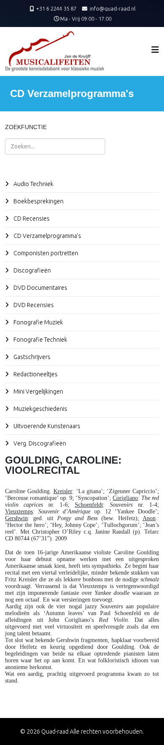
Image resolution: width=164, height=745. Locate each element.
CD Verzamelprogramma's (46, 235)
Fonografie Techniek (39, 339)
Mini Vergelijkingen (37, 391)
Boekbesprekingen (37, 201)
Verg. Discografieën (39, 443)
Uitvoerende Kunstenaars (46, 426)
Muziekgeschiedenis (39, 408)
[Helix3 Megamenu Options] (155, 49)
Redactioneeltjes (35, 374)
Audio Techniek (32, 184)
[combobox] (55, 146)
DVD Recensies (33, 305)
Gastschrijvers (31, 357)
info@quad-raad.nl (112, 8)
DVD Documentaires (39, 287)
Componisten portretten (45, 253)
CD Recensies (31, 218)
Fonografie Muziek (37, 322)
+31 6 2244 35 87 (56, 8)
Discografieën (31, 270)
